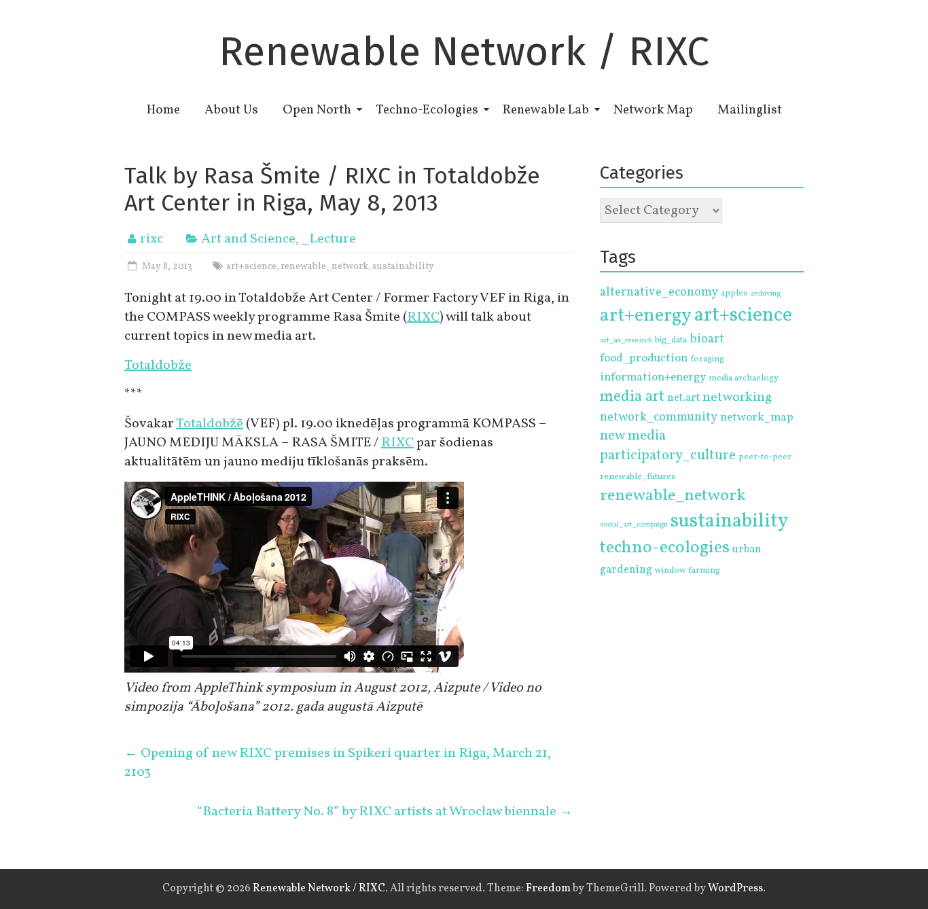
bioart (707, 339)
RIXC (423, 317)
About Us (231, 110)
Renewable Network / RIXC (464, 51)
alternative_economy (659, 292)
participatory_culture (668, 455)
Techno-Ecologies (427, 110)
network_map (756, 418)
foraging (707, 359)
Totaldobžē (209, 423)
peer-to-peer (764, 457)
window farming (687, 571)
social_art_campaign (634, 525)
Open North (317, 110)
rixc (151, 239)
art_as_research (626, 341)
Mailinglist (749, 110)
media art (632, 397)
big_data (671, 340)
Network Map (653, 110)
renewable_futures (637, 477)
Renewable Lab (546, 110)
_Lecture (329, 239)
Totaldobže (158, 365)
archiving (765, 294)
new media (633, 436)
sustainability (403, 266)
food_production (644, 359)
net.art (683, 398)
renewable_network (324, 266)
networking (737, 398)
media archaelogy (744, 378)
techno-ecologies (665, 548)
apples (734, 293)
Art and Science (248, 239)
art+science (251, 266)
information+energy (653, 378)
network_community (658, 417)
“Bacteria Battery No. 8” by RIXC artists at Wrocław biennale (385, 811)
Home (163, 110)
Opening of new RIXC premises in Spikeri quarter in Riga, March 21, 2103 (337, 763)
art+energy (646, 315)
